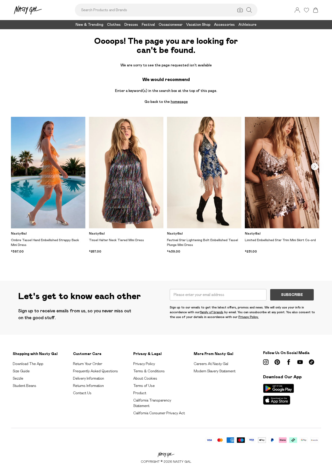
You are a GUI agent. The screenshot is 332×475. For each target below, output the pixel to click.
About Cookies (145, 378)
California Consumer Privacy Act (159, 413)
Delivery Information (88, 378)
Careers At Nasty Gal (211, 364)
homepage (179, 102)
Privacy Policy (144, 364)
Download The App (28, 364)
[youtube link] (300, 362)
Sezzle (18, 378)
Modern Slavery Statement (214, 371)
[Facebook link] (288, 362)
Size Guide (21, 371)
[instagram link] (266, 362)
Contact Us (82, 393)
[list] (166, 191)
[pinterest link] (277, 362)
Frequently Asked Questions (95, 371)
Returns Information (88, 386)
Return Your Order (87, 364)
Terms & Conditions (149, 371)
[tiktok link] (311, 362)
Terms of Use (144, 386)
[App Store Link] (278, 394)
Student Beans (24, 386)
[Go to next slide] (314, 166)
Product (139, 393)
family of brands (211, 312)
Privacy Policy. (248, 317)
